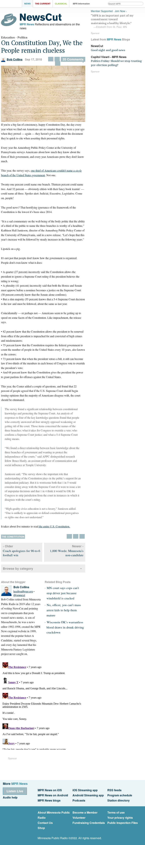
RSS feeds (114, 790)
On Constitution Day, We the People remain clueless (42, 46)
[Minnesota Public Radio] (12, 4)
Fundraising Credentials (88, 823)
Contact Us (45, 823)
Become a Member (84, 812)
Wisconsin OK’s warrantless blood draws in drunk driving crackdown (65, 627)
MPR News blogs (49, 800)
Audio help (10, 797)
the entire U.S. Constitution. (54, 526)
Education (8, 37)
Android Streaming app (88, 795)
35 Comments (73, 59)
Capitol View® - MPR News (108, 57)
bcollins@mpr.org (23, 591)
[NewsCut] (41, 20)
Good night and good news (108, 50)
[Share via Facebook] (50, 59)
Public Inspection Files (122, 823)
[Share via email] (57, 59)
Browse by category (18, 568)
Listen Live (15, 791)
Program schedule (119, 795)
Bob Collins (14, 59)
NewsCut (97, 46)
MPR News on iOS (50, 790)
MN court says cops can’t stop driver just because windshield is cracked (63, 593)
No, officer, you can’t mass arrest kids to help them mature (64, 610)
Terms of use (116, 812)
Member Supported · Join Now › (109, 11)
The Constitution (13, 536)
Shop (41, 828)
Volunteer (78, 818)
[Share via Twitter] (57, 63)
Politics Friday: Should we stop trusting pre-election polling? (116, 63)
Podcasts (78, 800)
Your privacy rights (120, 818)
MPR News (27, 24)
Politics (22, 37)
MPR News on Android (53, 795)
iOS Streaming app (85, 790)
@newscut (19, 595)
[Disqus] (43, 705)
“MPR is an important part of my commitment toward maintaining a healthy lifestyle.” (112, 21)
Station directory (118, 800)
